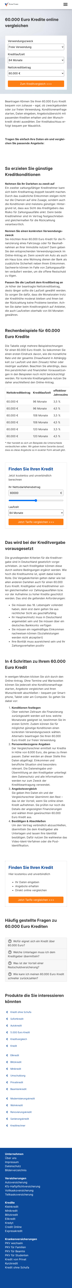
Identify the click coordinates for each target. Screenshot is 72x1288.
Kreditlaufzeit (16, 54)
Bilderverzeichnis (15, 1170)
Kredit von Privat (15, 1259)
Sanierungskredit (19, 1118)
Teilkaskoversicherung (19, 1194)
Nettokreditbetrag (19, 67)
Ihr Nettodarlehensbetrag (24, 487)
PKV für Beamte (15, 1251)
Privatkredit (16, 1082)
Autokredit (16, 1025)
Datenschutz (13, 1166)
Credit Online (13, 1227)
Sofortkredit (16, 1018)
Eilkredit (14, 1055)
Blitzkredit (15, 1062)
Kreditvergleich (18, 1039)
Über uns (10, 1158)
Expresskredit (13, 1231)
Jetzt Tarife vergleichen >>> (36, 522)
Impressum (12, 1162)
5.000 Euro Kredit (20, 1032)
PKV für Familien (15, 1247)
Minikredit (15, 1068)
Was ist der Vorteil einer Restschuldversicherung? (26, 965)
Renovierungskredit (21, 1112)
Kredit (13, 1045)
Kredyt (9, 1223)
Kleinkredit (11, 1206)
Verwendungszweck (20, 41)
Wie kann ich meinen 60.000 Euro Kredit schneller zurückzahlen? (36, 976)
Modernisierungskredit (22, 1098)
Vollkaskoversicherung (19, 1190)
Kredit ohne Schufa (20, 1012)
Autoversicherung (16, 1182)
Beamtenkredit (18, 1089)
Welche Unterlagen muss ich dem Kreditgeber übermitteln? (31, 954)
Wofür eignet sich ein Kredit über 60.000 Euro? (31, 943)
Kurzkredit (11, 1263)
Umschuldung (17, 1075)
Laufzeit (14, 507)
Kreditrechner (17, 1125)
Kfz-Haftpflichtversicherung (22, 1186)
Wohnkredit (16, 1105)
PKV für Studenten (16, 1255)
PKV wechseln (14, 1243)
